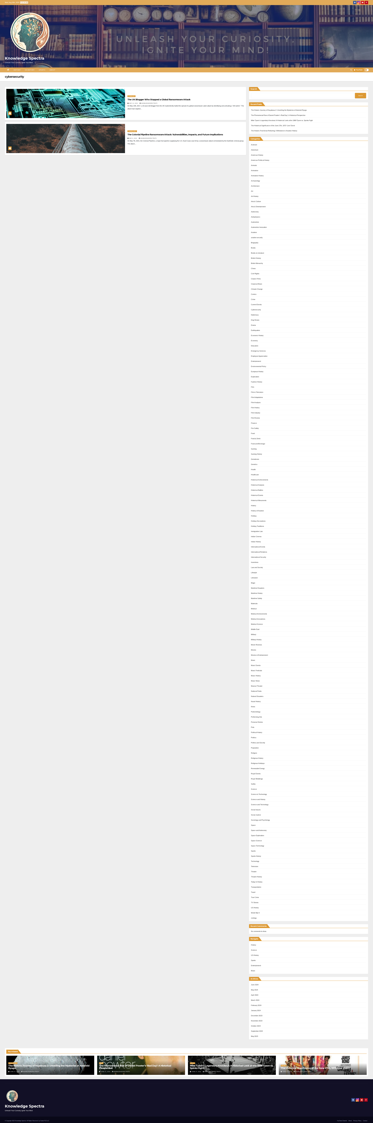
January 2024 (256, 1010)
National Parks (256, 691)
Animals (254, 165)
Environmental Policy (258, 366)
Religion (254, 753)
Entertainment (256, 361)
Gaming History (256, 454)
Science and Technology (259, 804)
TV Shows (254, 902)
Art (252, 191)
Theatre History (256, 877)
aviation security (256, 237)
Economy (254, 340)
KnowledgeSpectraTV (149, 103)
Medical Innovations (258, 619)
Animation (254, 170)
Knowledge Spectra (24, 58)
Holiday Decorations (258, 521)
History (17, 70)
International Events (258, 547)
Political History (256, 732)
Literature (254, 578)
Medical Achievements (259, 614)
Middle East (255, 629)
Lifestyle (254, 572)
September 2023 (257, 1031)
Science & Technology (259, 794)
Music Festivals (256, 670)
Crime (253, 299)
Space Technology (257, 846)
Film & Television (257, 392)
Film (252, 387)
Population (255, 748)
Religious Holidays (257, 763)
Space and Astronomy (259, 830)
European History (257, 371)
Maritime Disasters (257, 588)
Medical (254, 609)
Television (254, 866)
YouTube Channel (342, 1120)
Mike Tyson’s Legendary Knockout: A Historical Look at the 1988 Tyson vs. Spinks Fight (282, 120)
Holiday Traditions (257, 526)
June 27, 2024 (15, 1071)
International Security (258, 557)
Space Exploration (257, 835)
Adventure (254, 150)
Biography (254, 243)
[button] (351, 70)
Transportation (256, 887)
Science (254, 789)
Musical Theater (256, 686)
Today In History (256, 882)
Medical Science (257, 624)
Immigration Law (257, 531)
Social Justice (256, 815)
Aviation (254, 232)
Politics (253, 737)
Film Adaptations (257, 397)
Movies (253, 650)
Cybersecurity (132, 131)
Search (254, 89)
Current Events (256, 304)
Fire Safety (255, 428)
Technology (131, 96)
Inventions (254, 562)
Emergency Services (258, 351)
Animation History (257, 176)
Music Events (255, 665)
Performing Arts (256, 717)
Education (254, 346)
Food (253, 433)
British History (256, 258)
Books (253, 248)
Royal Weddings (257, 779)
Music (253, 660)
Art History (254, 196)
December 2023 (256, 1015)
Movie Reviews (256, 645)
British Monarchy (257, 263)
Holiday (253, 516)
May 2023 (254, 1036)
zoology (254, 918)
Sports (42, 70)
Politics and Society (258, 743)
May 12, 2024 (133, 103)
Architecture (255, 186)
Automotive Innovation (259, 227)
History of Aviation (257, 511)
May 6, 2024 (133, 138)
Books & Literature (257, 253)
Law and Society (257, 567)
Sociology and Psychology (260, 820)
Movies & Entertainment (259, 655)
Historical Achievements (259, 480)
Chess (253, 268)
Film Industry (255, 413)
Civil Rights (255, 273)
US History (29, 70)
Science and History (258, 799)
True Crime (255, 897)
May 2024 (254, 990)
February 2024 (256, 1005)
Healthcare (255, 475)
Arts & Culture (256, 201)
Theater (253, 871)
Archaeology (255, 181)
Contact (365, 1120)
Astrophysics (255, 217)
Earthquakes (255, 330)
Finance (254, 423)
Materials (254, 603)
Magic (253, 583)
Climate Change (257, 289)
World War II (255, 913)
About (52, 70)
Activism (254, 145)
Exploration (255, 377)
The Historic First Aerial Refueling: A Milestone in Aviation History (274, 131)
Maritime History (256, 593)
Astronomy (255, 212)
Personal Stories (257, 722)
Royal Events (255, 774)
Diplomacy (255, 315)
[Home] (8, 70)
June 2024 (254, 985)
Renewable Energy (258, 768)
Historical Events (257, 495)
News (253, 706)
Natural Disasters (257, 696)
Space (253, 825)
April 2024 (254, 995)
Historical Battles (257, 490)
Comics (253, 294)
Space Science (256, 841)
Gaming (254, 449)
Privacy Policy (357, 1120)
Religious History (257, 758)
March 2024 (255, 1000)
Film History (255, 408)
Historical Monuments (258, 500)
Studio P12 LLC (44, 1120)
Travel (253, 892)
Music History (256, 676)
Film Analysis (256, 402)
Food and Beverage (258, 444)
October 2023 (256, 1026)
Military (253, 634)
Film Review (255, 418)
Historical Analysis (257, 485)
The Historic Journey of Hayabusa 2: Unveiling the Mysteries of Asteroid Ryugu (279, 110)
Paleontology (255, 712)
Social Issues (256, 810)
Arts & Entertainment (258, 206)
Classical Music (256, 284)
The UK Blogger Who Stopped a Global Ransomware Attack (158, 99)
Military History (256, 639)
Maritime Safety (256, 598)
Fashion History (256, 382)
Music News (255, 681)
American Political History (260, 160)
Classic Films (256, 279)
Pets (252, 727)
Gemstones (255, 459)
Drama (253, 325)
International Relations (259, 552)
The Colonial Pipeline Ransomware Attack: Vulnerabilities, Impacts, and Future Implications (175, 134)
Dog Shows (255, 320)
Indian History (256, 542)
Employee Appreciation (259, 356)
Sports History (256, 856)
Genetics (254, 464)
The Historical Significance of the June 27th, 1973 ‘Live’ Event (273, 125)
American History (257, 155)
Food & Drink (255, 438)
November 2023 (256, 1021)
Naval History (256, 701)
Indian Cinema (256, 536)
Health (253, 469)
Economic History (257, 335)
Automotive (255, 222)
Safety (253, 784)
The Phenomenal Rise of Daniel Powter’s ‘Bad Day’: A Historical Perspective (278, 115)
